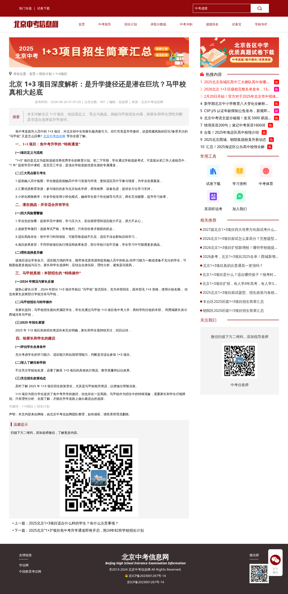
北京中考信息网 (54, 136)
